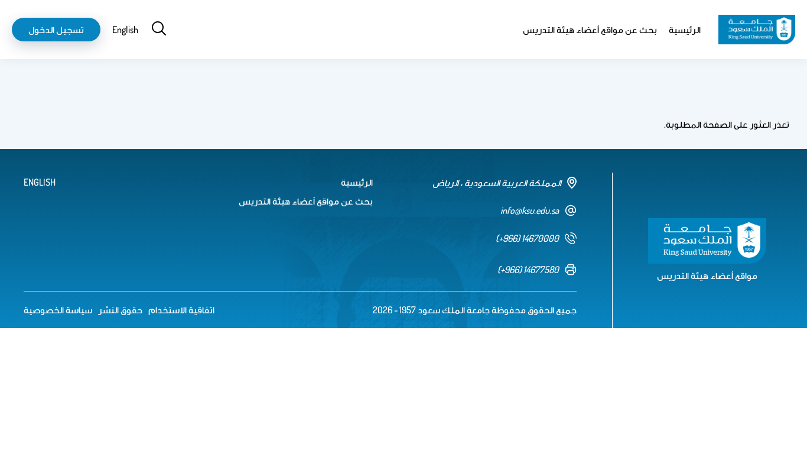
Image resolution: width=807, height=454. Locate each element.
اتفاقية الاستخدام (181, 310)
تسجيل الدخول (56, 29)
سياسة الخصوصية (58, 310)
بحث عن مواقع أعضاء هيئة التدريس (590, 29)
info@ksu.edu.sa (529, 210)
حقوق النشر (120, 310)
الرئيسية (685, 29)
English (125, 29)
